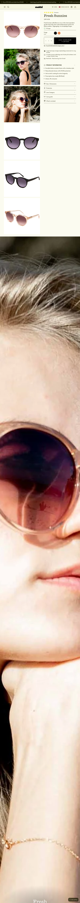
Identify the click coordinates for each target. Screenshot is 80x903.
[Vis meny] (4, 7)
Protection (49, 88)
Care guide (49, 97)
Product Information (54, 65)
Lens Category (50, 92)
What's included (50, 101)
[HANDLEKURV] (75, 7)
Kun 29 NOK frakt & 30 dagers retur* (55, 45)
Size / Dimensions (51, 84)
